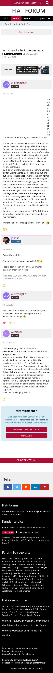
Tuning (13, 588)
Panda (12, 579)
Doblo (22, 564)
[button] (32, 3)
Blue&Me (16, 561)
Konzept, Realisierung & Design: (23, 662)
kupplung (23, 576)
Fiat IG (11, 570)
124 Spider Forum (40, 606)
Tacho (5, 588)
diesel (14, 564)
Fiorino (36, 570)
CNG (41, 561)
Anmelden (26, 435)
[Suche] (47, 3)
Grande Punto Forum (12, 612)
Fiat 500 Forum (22, 606)
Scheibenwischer (20, 582)
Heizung (6, 576)
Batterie (6, 561)
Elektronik (6, 567)
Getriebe (6, 573)
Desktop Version (26, 460)
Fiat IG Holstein (23, 570)
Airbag (18, 558)
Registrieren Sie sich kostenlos (33, 419)
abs (10, 558)
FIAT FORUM (29, 10)
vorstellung (37, 588)
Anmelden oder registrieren (27, 2)
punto (20, 579)
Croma (5, 564)
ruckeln (5, 582)
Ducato (30, 564)
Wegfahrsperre (9, 591)
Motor (33, 576)
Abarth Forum (8, 625)
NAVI (4, 579)
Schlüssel (6, 585)
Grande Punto (19, 573)
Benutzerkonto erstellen (26, 429)
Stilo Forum (40, 609)
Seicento (18, 585)
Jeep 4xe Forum (38, 625)
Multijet (42, 576)
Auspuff (38, 558)
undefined (24, 588)
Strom (41, 585)
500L (4, 558)
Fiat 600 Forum (31, 612)
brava (26, 561)
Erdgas (17, 567)
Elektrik (39, 564)
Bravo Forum (26, 609)
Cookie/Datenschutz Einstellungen (18, 654)
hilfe (14, 576)
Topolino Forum (9, 615)
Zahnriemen (25, 591)
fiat (3, 570)
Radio (28, 579)
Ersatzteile (28, 567)
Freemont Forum (10, 609)
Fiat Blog (6, 635)
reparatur (38, 579)
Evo (37, 567)
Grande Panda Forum (30, 615)
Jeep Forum (23, 625)
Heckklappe (34, 573)
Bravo (34, 561)
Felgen (44, 567)
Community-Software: (20, 660)
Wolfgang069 (32, 54)
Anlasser (28, 558)
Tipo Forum (7, 606)
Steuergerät (29, 585)
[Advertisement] (27, 41)
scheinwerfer (36, 582)
